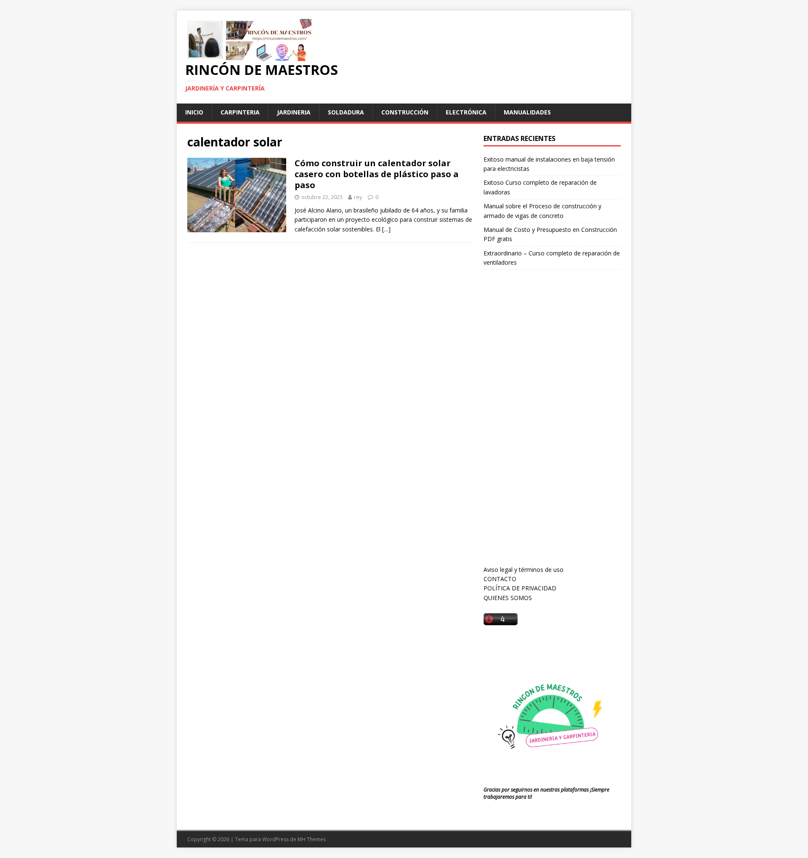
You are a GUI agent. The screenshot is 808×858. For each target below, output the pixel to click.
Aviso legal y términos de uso (523, 570)
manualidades (527, 112)
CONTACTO (500, 579)
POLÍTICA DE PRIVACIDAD (520, 588)
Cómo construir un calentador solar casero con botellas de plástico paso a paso (377, 174)
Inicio (194, 112)
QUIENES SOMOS (508, 598)
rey (358, 197)
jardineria (294, 112)
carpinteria (240, 112)
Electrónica (466, 112)
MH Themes (312, 839)
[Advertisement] (547, 425)
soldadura (346, 112)
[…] (386, 229)
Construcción (404, 112)
